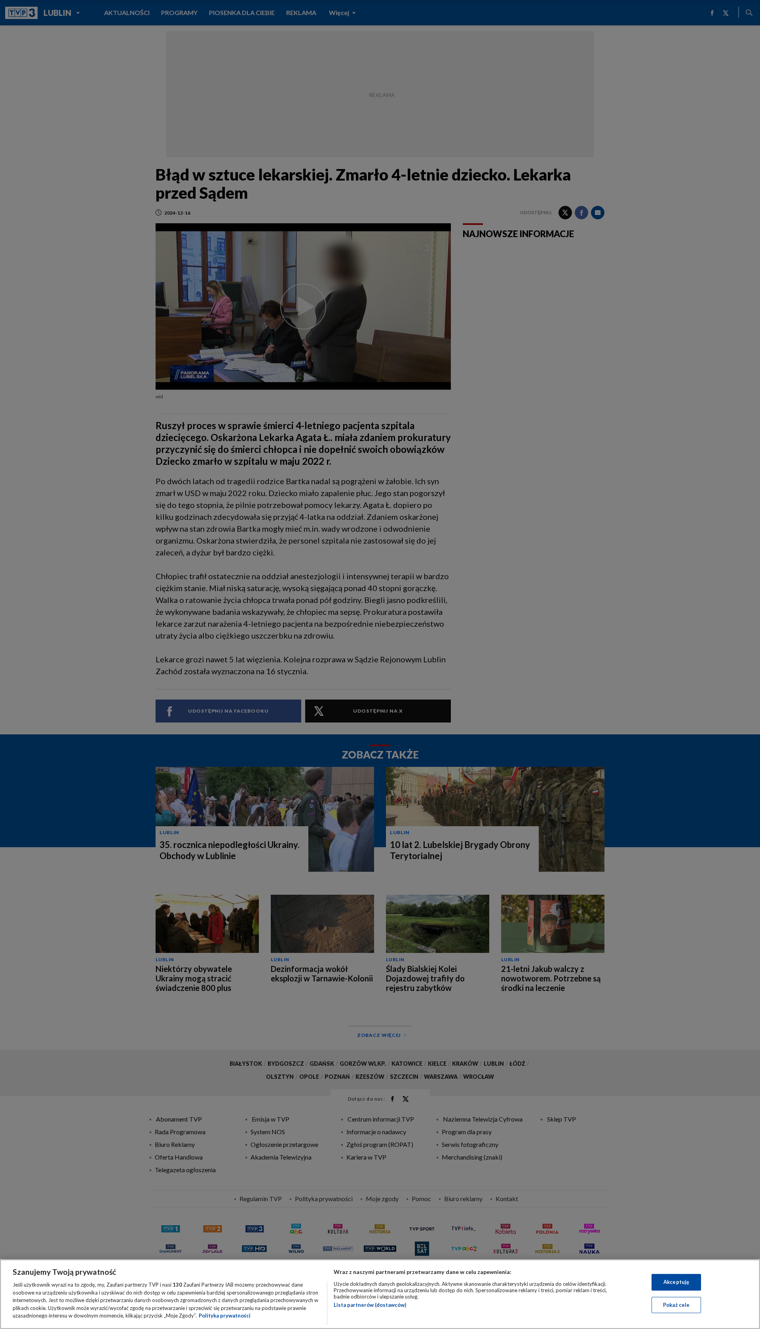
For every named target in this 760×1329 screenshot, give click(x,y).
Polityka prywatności (225, 1315)
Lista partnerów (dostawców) (370, 1305)
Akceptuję (676, 1282)
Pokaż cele (676, 1305)
